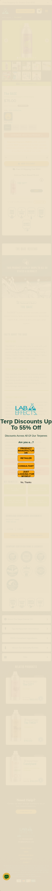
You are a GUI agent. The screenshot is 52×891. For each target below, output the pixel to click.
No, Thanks (26, 482)
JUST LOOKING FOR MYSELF (26, 473)
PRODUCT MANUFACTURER (26, 450)
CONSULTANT (26, 466)
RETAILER (26, 458)
